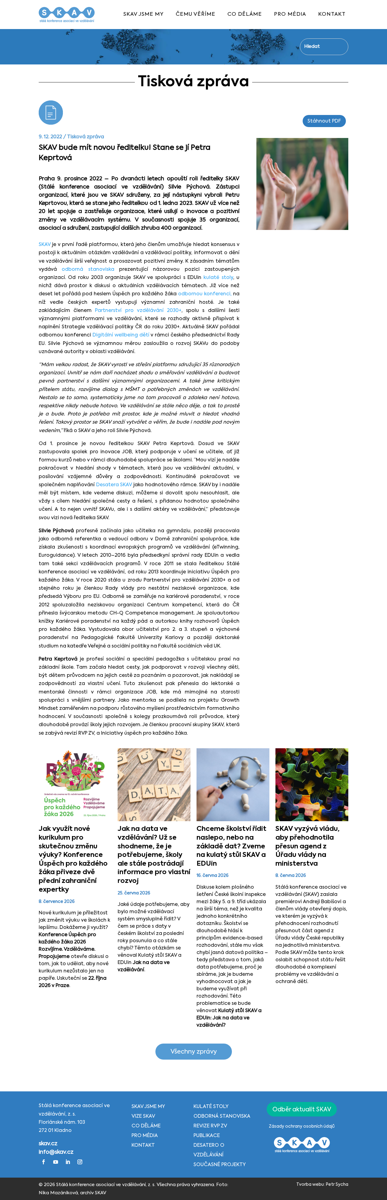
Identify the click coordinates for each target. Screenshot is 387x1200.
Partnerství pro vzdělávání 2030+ (138, 310)
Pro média (145, 1135)
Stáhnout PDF (324, 121)
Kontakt (143, 1145)
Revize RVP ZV (210, 1126)
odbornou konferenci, (205, 294)
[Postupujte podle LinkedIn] (68, 1162)
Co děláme (146, 1126)
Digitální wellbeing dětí (121, 335)
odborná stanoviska (88, 269)
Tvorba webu (310, 1184)
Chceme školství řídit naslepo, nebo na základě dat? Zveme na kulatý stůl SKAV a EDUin (231, 846)
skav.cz (48, 1143)
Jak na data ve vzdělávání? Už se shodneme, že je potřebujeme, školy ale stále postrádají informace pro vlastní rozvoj (154, 855)
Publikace (207, 1135)
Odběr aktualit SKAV (301, 1110)
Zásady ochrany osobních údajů (302, 1126)
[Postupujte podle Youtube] (55, 1162)
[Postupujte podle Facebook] (43, 1162)
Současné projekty (220, 1164)
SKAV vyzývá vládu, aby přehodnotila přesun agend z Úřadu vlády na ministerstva (307, 846)
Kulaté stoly (211, 1106)
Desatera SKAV (114, 485)
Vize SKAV (143, 1116)
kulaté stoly (217, 277)
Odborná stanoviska (222, 1116)
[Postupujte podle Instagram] (80, 1162)
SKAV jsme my (148, 1106)
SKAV (44, 244)
